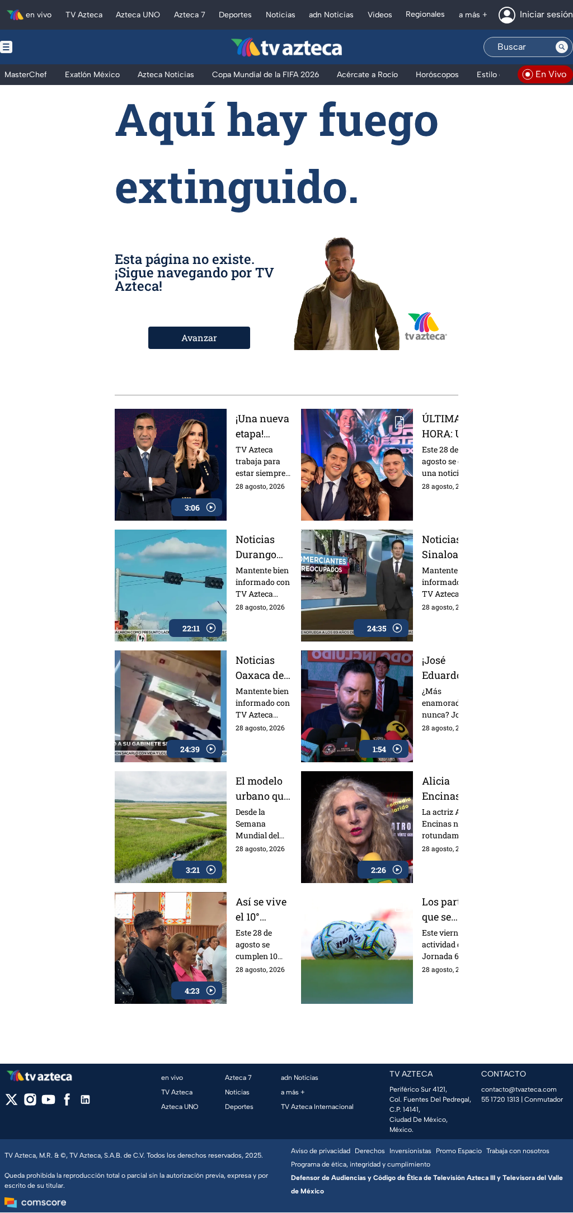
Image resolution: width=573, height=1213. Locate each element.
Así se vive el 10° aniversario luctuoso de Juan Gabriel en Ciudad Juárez (263, 909)
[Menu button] (45, 47)
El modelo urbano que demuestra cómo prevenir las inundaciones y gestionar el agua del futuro (263, 789)
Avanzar (199, 337)
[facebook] (67, 1103)
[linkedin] (85, 1103)
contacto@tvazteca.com (519, 1089)
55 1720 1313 (500, 1099)
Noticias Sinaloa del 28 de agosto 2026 (451, 547)
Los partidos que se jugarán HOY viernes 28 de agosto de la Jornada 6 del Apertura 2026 (452, 909)
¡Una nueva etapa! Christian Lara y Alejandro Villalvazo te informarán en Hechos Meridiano (263, 426)
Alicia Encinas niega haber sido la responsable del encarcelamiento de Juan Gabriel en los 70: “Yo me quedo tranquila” (452, 789)
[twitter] (11, 1103)
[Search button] (562, 47)
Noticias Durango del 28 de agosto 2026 (263, 547)
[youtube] (48, 1103)
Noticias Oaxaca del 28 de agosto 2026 (263, 668)
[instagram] (30, 1103)
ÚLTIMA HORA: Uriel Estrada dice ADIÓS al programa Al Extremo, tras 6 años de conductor (452, 426)
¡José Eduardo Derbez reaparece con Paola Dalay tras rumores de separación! (449, 668)
